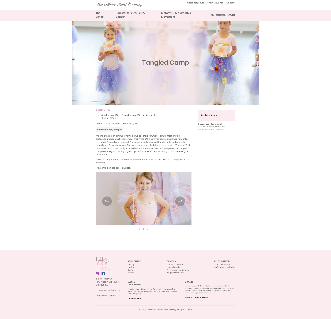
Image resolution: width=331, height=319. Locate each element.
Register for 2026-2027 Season (130, 15)
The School (100, 15)
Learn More (134, 298)
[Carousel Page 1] (139, 229)
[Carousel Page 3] (147, 229)
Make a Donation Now (196, 297)
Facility (131, 267)
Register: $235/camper (109, 129)
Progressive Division (175, 272)
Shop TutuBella (215, 2)
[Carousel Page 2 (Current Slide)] (144, 229)
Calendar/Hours (195, 2)
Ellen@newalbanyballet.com (108, 295)
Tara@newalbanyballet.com (108, 290)
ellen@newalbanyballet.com (211, 129)
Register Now (208, 115)
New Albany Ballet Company (119, 4)
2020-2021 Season (222, 264)
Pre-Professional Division (178, 270)
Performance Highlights (224, 267)
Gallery (131, 272)
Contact (230, 2)
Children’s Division (175, 264)
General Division (174, 267)
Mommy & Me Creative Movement (176, 15)
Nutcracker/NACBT (223, 15)
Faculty (131, 264)
